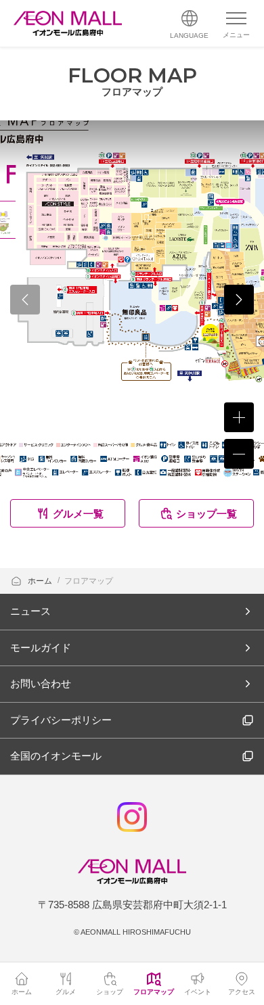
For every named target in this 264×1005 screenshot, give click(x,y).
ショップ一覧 (206, 513)
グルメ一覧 (78, 513)
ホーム (41, 581)
